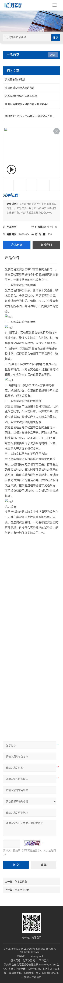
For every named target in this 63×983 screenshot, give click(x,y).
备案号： (22, 956)
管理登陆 (44, 960)
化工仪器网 (29, 960)
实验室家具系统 (46, 116)
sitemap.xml (37, 956)
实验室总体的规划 (15, 79)
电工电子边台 (22, 889)
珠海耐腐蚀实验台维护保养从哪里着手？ (27, 104)
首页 (19, 116)
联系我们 (46, 244)
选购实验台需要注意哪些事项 (21, 96)
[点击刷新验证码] (32, 843)
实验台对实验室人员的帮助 (19, 87)
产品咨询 (16, 244)
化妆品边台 (21, 881)
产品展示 (30, 116)
